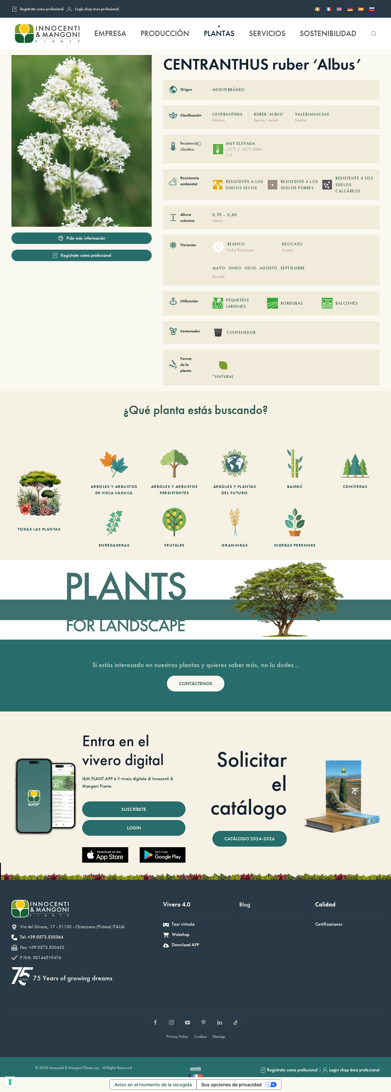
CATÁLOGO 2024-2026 (249, 838)
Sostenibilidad (328, 33)
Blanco (236, 244)
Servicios (267, 33)
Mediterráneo (228, 89)
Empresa (110, 33)
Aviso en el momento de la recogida (153, 1084)
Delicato (292, 244)
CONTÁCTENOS (195, 683)
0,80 (232, 214)
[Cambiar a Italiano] (317, 9)
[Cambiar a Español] (361, 9)
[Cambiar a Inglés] (339, 9)
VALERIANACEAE (312, 114)
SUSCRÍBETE (133, 809)
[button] (374, 33)
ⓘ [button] (198, 144)
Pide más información (85, 238)
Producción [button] (165, 33)
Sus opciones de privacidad (231, 1084)
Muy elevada (241, 143)
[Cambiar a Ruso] (371, 9)
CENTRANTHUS (227, 114)
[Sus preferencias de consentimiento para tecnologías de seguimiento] (10, 1082)
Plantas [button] (219, 33)
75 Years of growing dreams (72, 977)
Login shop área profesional (97, 8)
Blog (244, 904)
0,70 (217, 214)
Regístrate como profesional (42, 8)
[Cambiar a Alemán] (350, 9)
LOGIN (134, 828)
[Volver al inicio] (47, 33)
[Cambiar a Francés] (328, 9)
